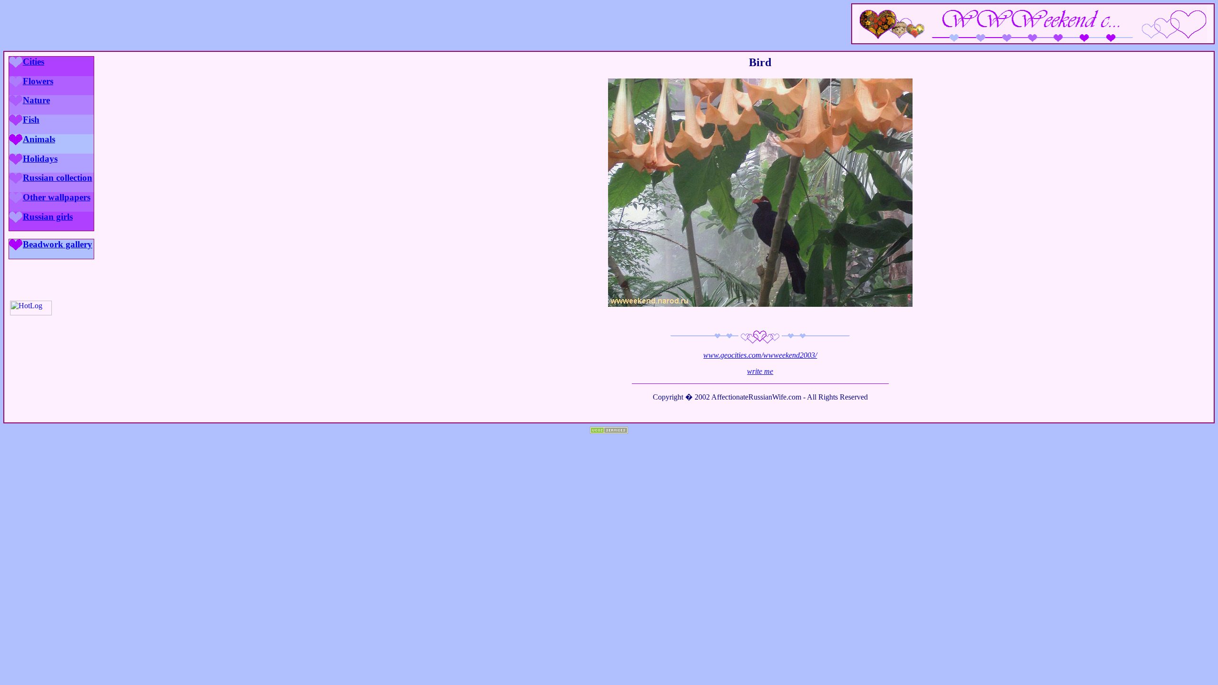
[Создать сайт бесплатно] (609, 431)
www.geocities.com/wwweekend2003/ (760, 355)
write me (760, 371)
